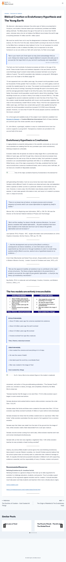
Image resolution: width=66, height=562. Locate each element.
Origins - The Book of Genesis (13, 13)
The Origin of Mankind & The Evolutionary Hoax (50, 503)
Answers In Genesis (12, 119)
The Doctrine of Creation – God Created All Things (16, 503)
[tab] (29, 532)
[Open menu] (62, 3)
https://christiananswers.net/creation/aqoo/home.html (23, 489)
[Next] (61, 526)
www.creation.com (12, 485)
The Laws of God (11, 524)
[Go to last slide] (4, 526)
